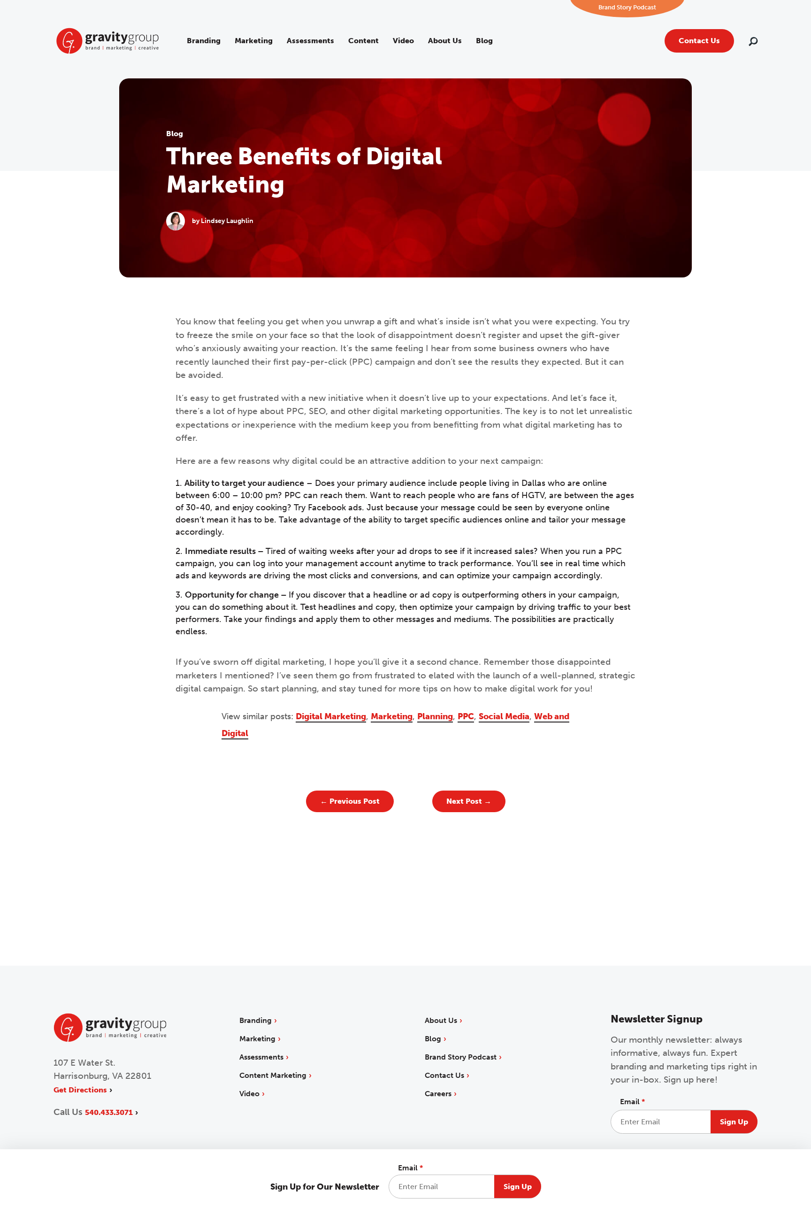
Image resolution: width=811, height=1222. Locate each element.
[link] (107, 40)
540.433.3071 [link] (109, 1112)
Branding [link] (204, 40)
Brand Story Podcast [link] (461, 1057)
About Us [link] (445, 40)
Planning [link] (435, 716)
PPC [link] (466, 716)
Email (410, 1167)
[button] (753, 42)
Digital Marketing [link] (331, 716)
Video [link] (403, 40)
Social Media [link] (504, 716)
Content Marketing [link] (272, 1075)
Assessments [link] (310, 40)
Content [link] (363, 40)
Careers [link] (438, 1093)
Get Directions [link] (80, 1089)
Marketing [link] (254, 40)
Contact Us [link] (699, 40)
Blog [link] (484, 40)
